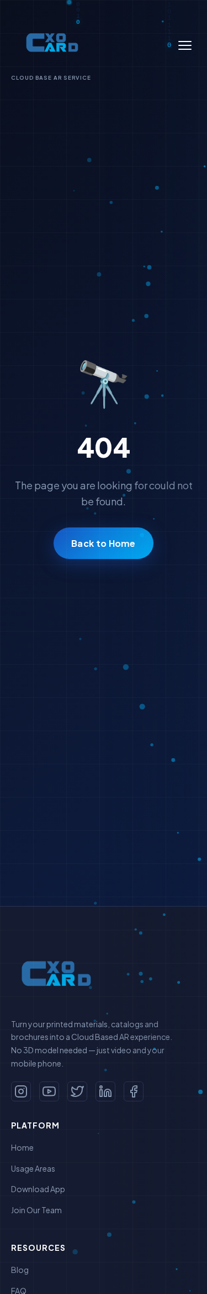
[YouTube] (49, 1091)
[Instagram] (21, 1091)
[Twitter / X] (77, 1091)
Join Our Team (36, 1210)
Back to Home (103, 543)
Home (22, 1147)
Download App (38, 1189)
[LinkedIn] (105, 1091)
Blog (20, 1270)
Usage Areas (33, 1168)
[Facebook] (134, 1091)
